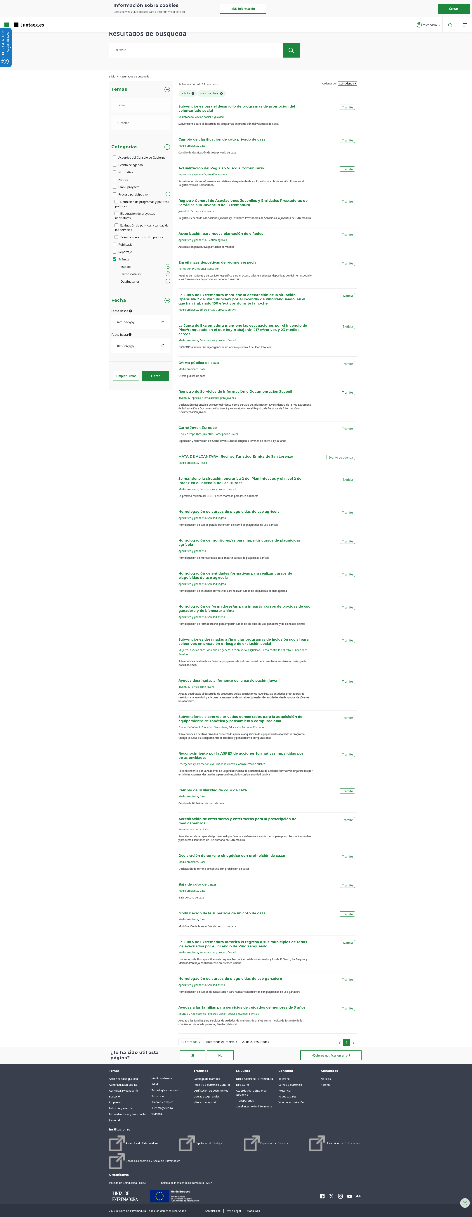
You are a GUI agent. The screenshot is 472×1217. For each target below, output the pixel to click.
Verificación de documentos (211, 1090)
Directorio (242, 1084)
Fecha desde (120, 311)
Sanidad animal (216, 617)
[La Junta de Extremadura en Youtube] (349, 1196)
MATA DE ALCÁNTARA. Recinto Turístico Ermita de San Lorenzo (235, 456)
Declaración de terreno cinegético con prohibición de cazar (232, 856)
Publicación (126, 245)
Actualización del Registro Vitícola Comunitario (221, 168)
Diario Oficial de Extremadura (254, 1079)
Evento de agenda (130, 165)
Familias (183, 654)
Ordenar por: (329, 83)
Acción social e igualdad (209, 117)
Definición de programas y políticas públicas (142, 204)
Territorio (157, 1096)
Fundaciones (299, 650)
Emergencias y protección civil (218, 309)
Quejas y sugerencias (206, 1096)
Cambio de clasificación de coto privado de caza (222, 139)
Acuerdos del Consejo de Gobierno (142, 157)
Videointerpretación (291, 1102)
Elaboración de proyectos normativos (135, 216)
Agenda (325, 1084)
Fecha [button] (118, 300)
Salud (206, 829)
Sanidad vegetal (216, 518)
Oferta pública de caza (198, 363)
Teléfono (284, 1079)
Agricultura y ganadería (192, 174)
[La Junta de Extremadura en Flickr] (358, 1196)
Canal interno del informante (254, 1106)
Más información (243, 9)
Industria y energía (120, 1108)
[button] (428, 25)
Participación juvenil (202, 211)
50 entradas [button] (192, 1042)
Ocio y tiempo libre (189, 434)
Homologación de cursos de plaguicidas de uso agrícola (229, 512)
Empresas (115, 1102)
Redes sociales (287, 1096)
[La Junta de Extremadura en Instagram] (340, 1196)
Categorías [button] (124, 147)
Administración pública (251, 764)
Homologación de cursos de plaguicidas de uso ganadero (230, 979)
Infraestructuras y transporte (127, 1114)
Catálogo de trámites (207, 1079)
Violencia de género (218, 650)
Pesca (203, 462)
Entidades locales (226, 764)
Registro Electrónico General (212, 1084)
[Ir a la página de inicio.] (17, 25)
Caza (203, 145)
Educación (213, 268)
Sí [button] (192, 1055)
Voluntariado (186, 117)
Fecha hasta (120, 335)
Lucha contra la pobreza (276, 650)
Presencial (284, 1090)
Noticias (326, 1079)
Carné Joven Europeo (197, 428)
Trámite (123, 259)
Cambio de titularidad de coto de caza (212, 790)
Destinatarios (130, 281)
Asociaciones (197, 650)
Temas (119, 89)
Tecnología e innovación (166, 1090)
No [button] (220, 1055)
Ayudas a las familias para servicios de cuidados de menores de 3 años (242, 1007)
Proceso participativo (133, 194)
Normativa (125, 172)
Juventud (183, 211)
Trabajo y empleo (162, 1102)
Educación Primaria (240, 727)
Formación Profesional (192, 268)
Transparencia (245, 1100)
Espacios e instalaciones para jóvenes (213, 398)
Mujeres (183, 650)
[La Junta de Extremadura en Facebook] (322, 1196)
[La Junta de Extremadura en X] (331, 1196)
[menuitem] (171, 1078)
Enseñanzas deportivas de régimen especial (218, 262)
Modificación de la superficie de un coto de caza (222, 913)
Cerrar (453, 9)
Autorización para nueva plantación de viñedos (220, 234)
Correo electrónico (290, 1084)
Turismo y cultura (162, 1108)
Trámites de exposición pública (141, 237)
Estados (126, 267)
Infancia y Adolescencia (192, 1013)
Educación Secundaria (214, 727)
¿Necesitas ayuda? (205, 1102)
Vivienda (156, 1114)
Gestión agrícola (217, 174)
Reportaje (125, 252)
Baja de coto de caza (197, 884)
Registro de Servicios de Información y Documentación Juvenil (235, 391)
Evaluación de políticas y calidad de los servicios (142, 227)
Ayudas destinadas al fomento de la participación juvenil (229, 680)
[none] (339, 1042)
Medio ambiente (188, 145)
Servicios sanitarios (190, 829)
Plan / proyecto (128, 187)
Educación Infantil (189, 727)
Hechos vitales (131, 274)
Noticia (123, 180)
